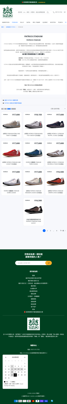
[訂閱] (48, 263)
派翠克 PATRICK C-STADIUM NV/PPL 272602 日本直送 (55, 134)
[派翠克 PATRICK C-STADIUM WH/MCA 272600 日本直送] (55, 153)
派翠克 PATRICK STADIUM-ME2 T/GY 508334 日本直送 (33, 134)
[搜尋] (47, 12)
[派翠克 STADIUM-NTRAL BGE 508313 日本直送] (11, 124)
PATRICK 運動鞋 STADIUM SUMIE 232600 (11, 192)
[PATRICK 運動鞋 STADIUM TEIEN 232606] (33, 153)
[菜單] (65, 12)
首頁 (2, 27)
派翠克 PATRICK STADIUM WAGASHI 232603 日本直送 (33, 192)
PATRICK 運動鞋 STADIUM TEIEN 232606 (33, 163)
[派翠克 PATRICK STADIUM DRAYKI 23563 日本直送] (55, 181)
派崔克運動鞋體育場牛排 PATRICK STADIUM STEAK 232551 (33, 221)
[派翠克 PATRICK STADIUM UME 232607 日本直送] (11, 153)
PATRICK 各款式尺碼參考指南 (13, 103)
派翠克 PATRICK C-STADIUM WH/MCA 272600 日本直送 (55, 163)
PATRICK (5, 114)
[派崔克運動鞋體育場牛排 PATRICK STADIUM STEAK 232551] (33, 210)
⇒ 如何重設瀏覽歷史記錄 (41, 2)
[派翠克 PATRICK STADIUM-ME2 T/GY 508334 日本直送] (33, 124)
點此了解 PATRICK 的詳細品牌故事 (33, 85)
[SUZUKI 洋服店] (7, 12)
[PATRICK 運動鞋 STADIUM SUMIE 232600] (11, 181)
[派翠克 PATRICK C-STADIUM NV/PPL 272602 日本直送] (55, 124)
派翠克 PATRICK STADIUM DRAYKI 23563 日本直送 (55, 192)
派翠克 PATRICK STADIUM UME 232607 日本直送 (11, 163)
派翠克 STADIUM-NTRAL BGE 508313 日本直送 (11, 134)
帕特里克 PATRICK (10, 27)
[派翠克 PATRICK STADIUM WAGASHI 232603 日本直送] (33, 181)
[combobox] (34, 12)
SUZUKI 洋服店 (35, 393)
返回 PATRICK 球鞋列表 (11, 100)
